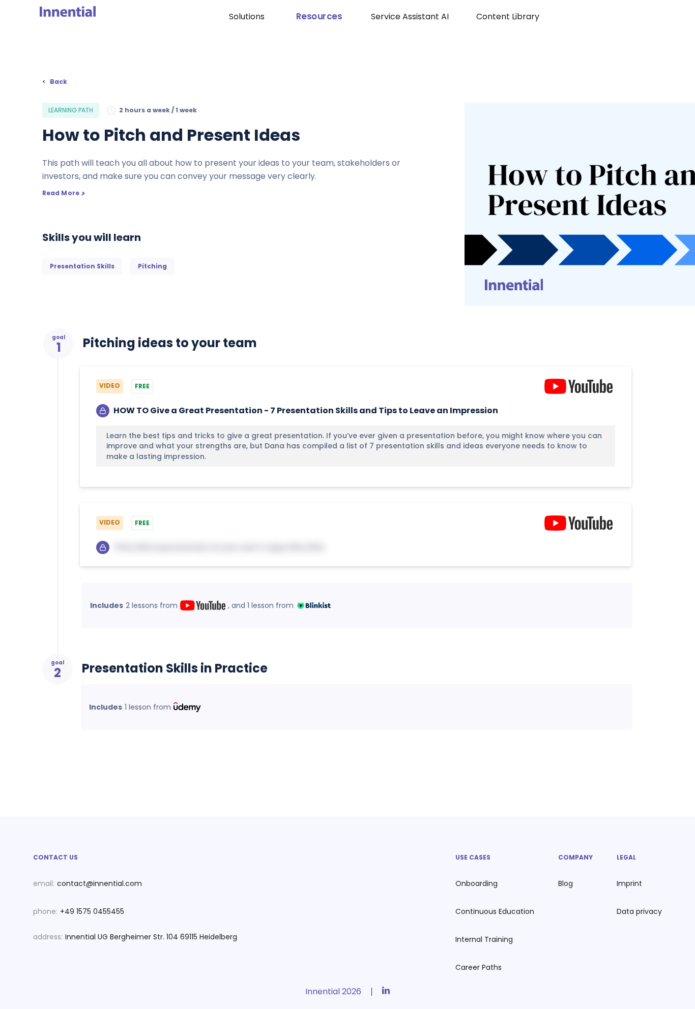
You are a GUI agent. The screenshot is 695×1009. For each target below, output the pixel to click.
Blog (565, 883)
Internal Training (484, 939)
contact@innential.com (99, 883)
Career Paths (478, 967)
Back (58, 81)
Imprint (629, 883)
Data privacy (639, 911)
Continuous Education (494, 911)
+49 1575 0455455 (92, 911)
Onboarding (476, 883)
